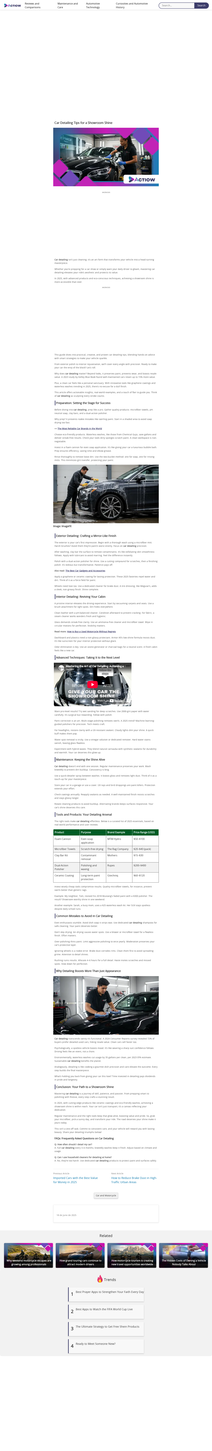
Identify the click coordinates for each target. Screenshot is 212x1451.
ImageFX (66, 526)
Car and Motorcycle (106, 1195)
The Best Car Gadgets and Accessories (85, 571)
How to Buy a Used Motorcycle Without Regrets (91, 632)
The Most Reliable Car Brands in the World (80, 429)
